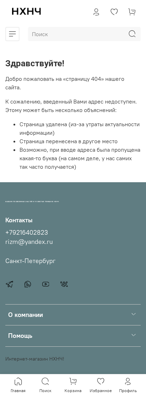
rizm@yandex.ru (29, 242)
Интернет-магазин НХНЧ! (34, 359)
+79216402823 (26, 232)
